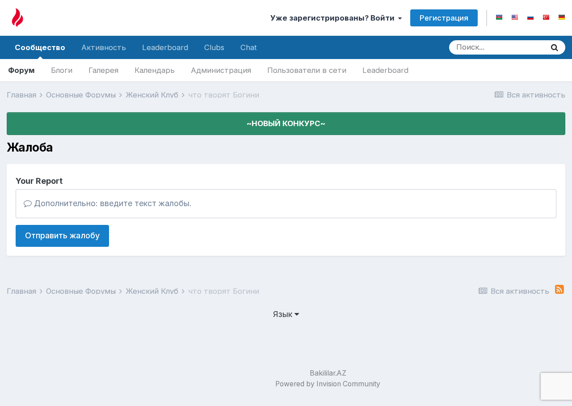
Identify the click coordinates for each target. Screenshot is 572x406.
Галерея (103, 70)
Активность (103, 47)
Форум (21, 70)
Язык (283, 314)
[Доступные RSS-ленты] (559, 289)
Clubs (214, 47)
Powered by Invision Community (327, 384)
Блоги (61, 70)
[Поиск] (554, 47)
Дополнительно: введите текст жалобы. (112, 203)
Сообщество (40, 47)
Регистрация (444, 17)
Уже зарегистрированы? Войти (334, 17)
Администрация (221, 70)
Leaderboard (385, 70)
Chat (248, 47)
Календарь (155, 70)
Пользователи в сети (306, 70)
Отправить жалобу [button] (62, 235)
